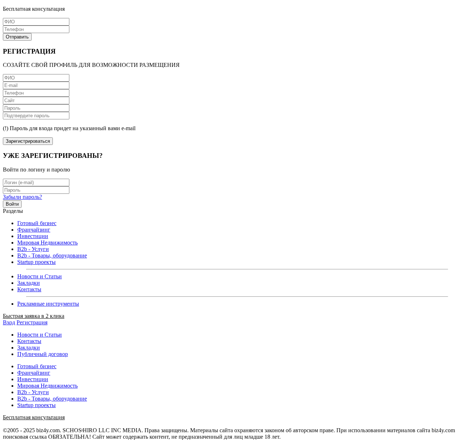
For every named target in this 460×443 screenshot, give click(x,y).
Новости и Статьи (39, 276)
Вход (9, 322)
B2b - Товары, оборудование (52, 255)
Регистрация (32, 322)
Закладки (28, 283)
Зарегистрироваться (28, 141)
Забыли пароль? (22, 197)
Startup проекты (36, 262)
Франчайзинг (33, 230)
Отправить (17, 37)
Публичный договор (42, 354)
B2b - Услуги (33, 249)
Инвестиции (32, 236)
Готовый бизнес (36, 223)
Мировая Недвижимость (47, 242)
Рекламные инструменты (48, 304)
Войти (12, 204)
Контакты (29, 289)
